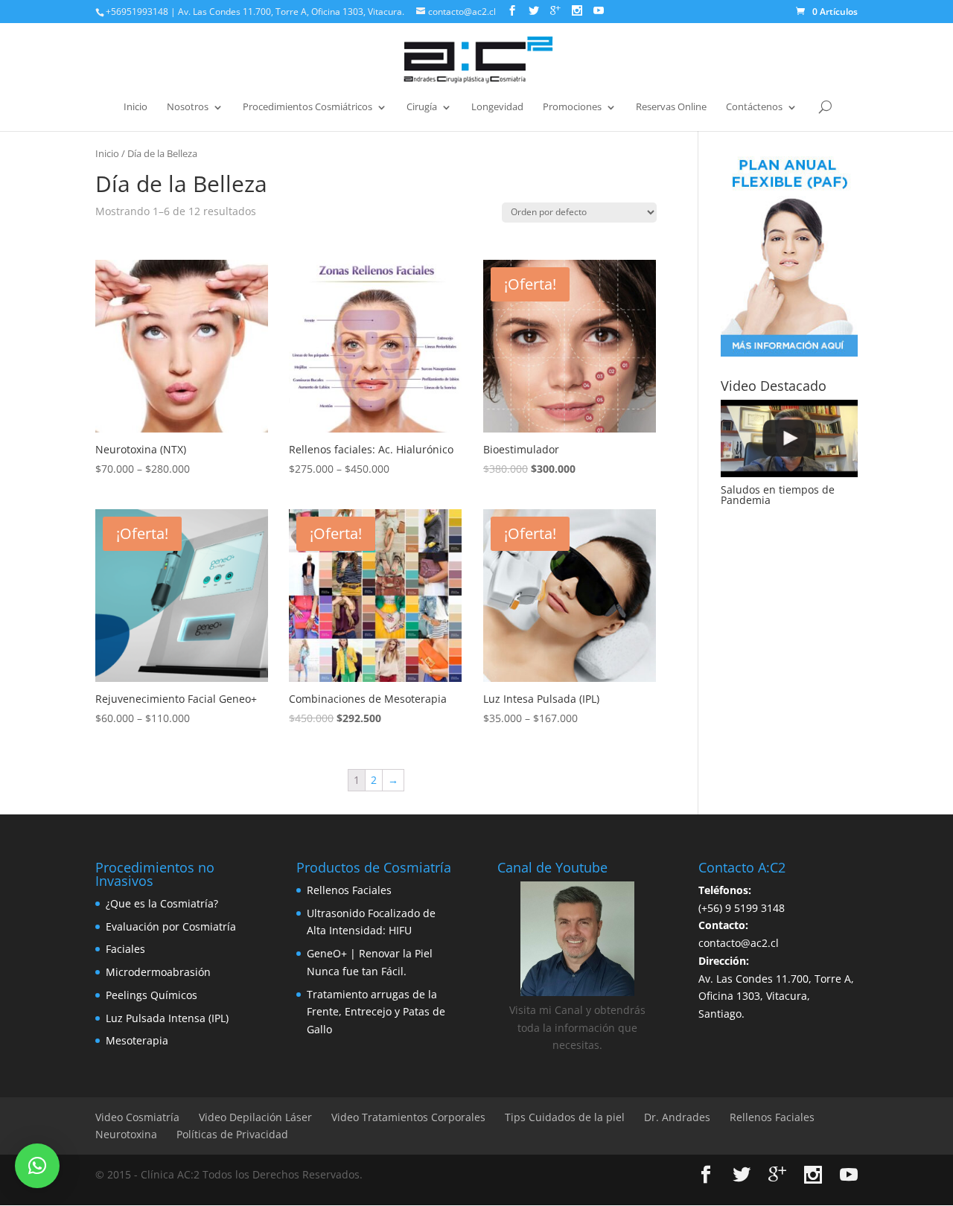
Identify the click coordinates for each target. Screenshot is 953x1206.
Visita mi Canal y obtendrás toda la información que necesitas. (577, 1028)
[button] (37, 1165)
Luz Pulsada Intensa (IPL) (167, 1018)
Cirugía (422, 107)
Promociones (572, 107)
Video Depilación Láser (255, 1117)
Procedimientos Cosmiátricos (307, 107)
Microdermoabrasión (158, 972)
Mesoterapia (137, 1040)
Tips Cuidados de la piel (565, 1117)
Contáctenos (754, 107)
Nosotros (187, 107)
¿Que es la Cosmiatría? (162, 903)
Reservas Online (671, 107)
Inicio (135, 107)
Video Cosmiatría (137, 1117)
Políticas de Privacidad (232, 1134)
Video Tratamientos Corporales (408, 1117)
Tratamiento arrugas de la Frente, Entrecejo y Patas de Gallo (376, 1012)
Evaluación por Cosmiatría (171, 926)
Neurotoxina (126, 1134)
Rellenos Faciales (349, 890)
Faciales (125, 949)
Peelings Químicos (151, 995)
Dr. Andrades (677, 1117)
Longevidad (497, 107)
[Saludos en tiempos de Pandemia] (789, 438)
